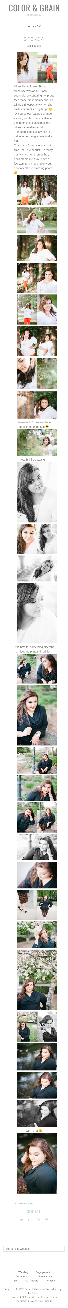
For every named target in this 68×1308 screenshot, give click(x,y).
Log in (48, 1300)
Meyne (36, 1293)
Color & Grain (34, 10)
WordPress (37, 1300)
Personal (30, 1203)
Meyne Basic (39, 1297)
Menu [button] (36, 25)
